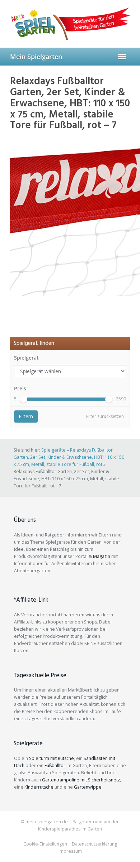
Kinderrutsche (38, 787)
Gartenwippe (88, 787)
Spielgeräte (53, 450)
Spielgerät (26, 357)
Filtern (26, 416)
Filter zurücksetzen (105, 416)
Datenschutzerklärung (94, 844)
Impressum (70, 851)
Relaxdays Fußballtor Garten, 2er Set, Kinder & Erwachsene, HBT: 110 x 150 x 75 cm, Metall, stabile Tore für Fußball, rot (69, 457)
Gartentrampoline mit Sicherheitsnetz (81, 780)
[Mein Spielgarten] (70, 23)
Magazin (101, 556)
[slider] (23, 399)
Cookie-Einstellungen (45, 844)
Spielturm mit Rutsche (51, 758)
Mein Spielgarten (36, 56)
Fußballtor (55, 765)
